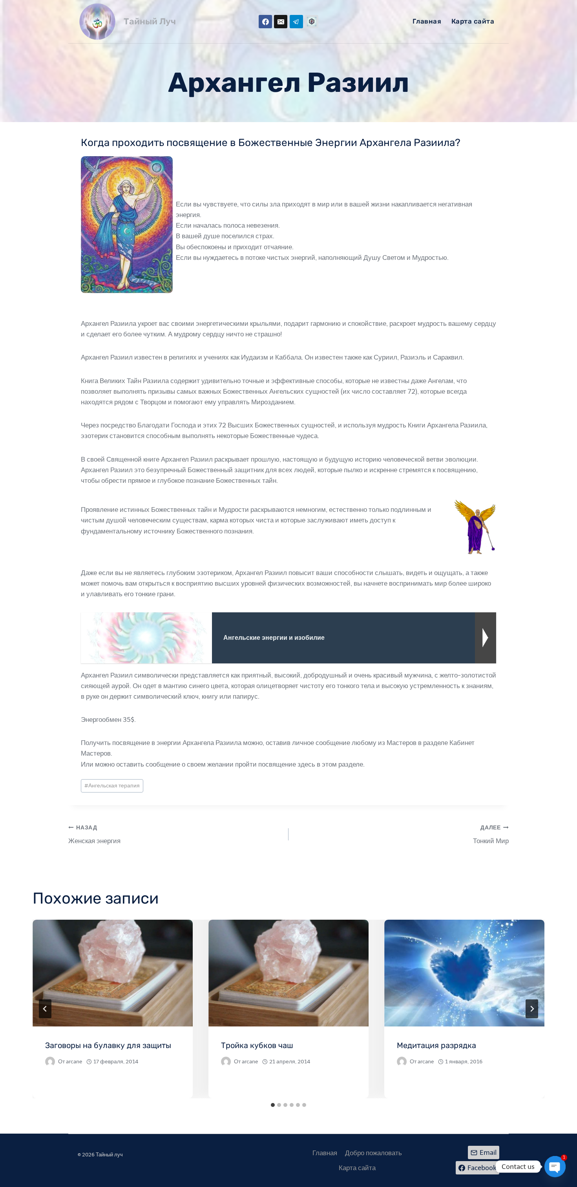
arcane (74, 1061)
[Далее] (532, 1008)
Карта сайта (473, 21)
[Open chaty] (555, 1166)
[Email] (280, 21)
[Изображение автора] (50, 1061)
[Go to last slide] (45, 1008)
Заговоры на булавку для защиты (108, 1045)
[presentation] (113, 973)
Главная (427, 21)
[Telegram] (296, 21)
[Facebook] (265, 21)
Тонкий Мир (491, 834)
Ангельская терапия (112, 785)
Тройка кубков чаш (257, 1045)
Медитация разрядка (436, 1045)
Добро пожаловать (373, 1153)
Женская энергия (94, 834)
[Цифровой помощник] (311, 21)
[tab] (273, 1105)
